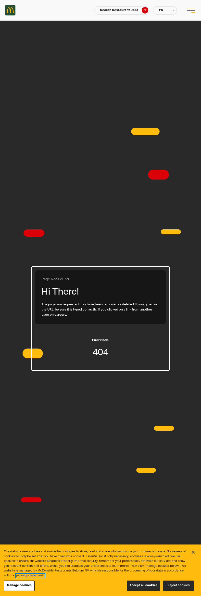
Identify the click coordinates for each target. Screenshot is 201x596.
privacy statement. (30, 575)
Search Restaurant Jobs (119, 10)
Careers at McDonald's (10, 10)
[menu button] (190, 10)
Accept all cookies (143, 585)
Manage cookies (19, 585)
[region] (100, 570)
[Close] (193, 552)
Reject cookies (178, 585)
